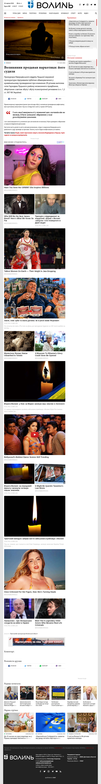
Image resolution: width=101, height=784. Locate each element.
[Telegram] (91, 5)
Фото (80, 13)
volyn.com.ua (58, 748)
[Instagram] (87, 5)
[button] (19, 3)
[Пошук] (96, 13)
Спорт (73, 13)
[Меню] (5, 13)
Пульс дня (16, 13)
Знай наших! (54, 13)
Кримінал (65, 13)
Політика (32, 13)
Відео (86, 13)
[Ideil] (50, 777)
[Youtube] (95, 5)
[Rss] (60, 771)
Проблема (43, 13)
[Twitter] (83, 5)
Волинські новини (9, 17)
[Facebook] (80, 5)
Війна (25, 13)
